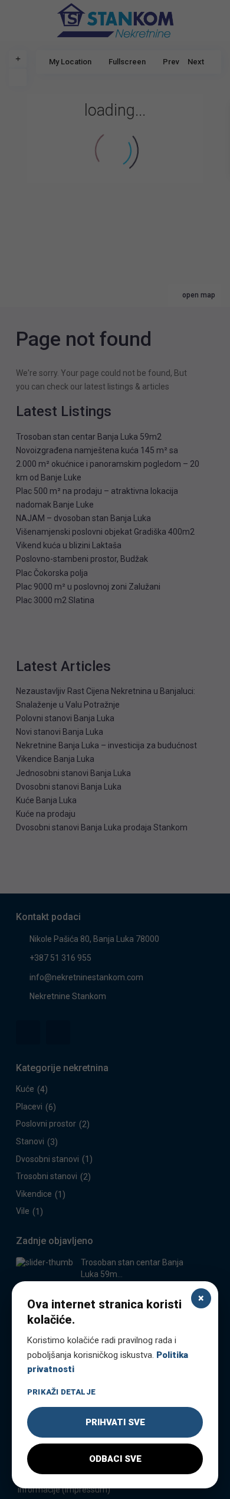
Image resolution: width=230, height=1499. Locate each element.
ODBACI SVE (115, 1459)
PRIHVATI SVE (115, 1422)
